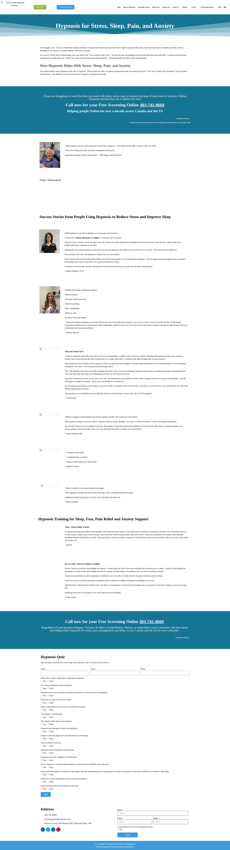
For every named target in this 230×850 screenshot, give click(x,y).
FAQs (219, 7)
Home (119, 7)
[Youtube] (58, 829)
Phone (143, 669)
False (51, 681)
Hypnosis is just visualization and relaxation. (57, 750)
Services (193, 7)
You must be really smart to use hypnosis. (56, 721)
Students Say (166, 7)
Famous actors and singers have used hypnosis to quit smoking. (65, 736)
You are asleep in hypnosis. (51, 743)
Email (93, 669)
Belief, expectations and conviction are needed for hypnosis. (63, 707)
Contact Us (175, 7)
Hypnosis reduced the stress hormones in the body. (60, 786)
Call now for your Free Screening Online (115, 105)
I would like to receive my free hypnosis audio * (135, 827)
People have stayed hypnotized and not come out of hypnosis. (64, 779)
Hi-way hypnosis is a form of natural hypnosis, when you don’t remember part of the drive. (75, 764)
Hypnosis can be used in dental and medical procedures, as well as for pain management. (74, 692)
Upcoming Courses (144, 7)
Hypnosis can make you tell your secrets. (56, 700)
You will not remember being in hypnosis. (56, 685)
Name (43, 669)
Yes (120, 829)
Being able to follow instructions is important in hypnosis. (62, 678)
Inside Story (156, 7)
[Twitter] (48, 829)
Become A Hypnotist (129, 7)
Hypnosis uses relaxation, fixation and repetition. (59, 728)
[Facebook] (43, 829)
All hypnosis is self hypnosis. (52, 714)
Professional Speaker (207, 7)
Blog (225, 7)
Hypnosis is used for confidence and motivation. (59, 757)
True (44, 681)
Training (184, 7)
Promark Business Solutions (122, 847)
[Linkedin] (53, 829)
